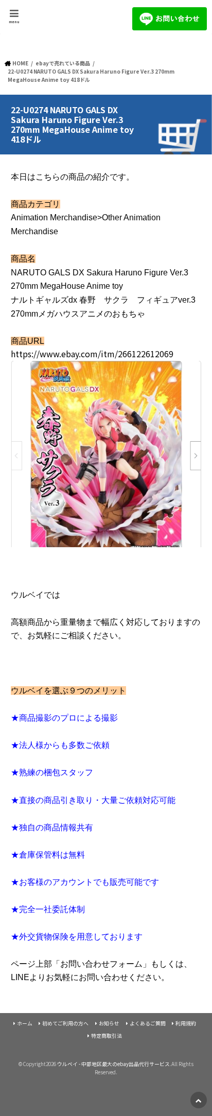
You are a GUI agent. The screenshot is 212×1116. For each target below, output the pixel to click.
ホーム (24, 1023)
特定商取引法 (106, 1035)
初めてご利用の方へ (65, 1023)
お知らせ (109, 1023)
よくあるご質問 (148, 1023)
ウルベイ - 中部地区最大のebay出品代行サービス (113, 1064)
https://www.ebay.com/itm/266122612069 (92, 353)
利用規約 (185, 1023)
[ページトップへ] (198, 1100)
